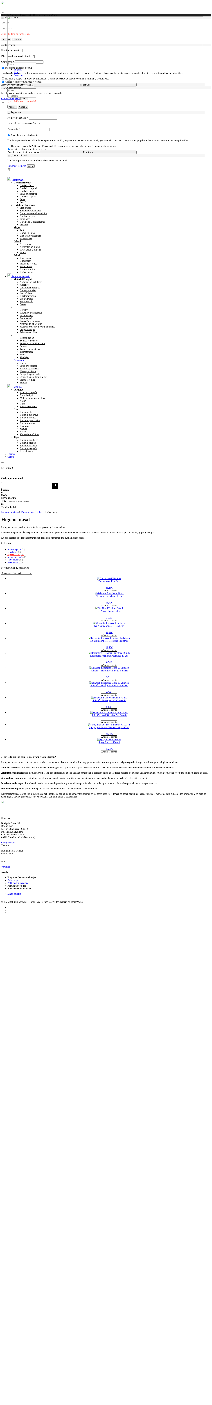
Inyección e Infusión (30, 321)
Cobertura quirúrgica (30, 287)
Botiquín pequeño (28, 448)
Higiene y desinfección (31, 312)
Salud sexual (15, 562)
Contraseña (13, 129)
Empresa (18, 69)
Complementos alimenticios (33, 213)
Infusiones (25, 219)
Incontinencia (26, 315)
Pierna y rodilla (27, 379)
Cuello (23, 363)
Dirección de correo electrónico (23, 123)
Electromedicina (28, 296)
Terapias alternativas (30, 349)
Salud (17, 255)
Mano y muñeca (28, 371)
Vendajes (24, 357)
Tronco (23, 382)
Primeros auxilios (28, 332)
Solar (22, 199)
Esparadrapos (26, 298)
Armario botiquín (28, 392)
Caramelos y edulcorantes (32, 221)
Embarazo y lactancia (30, 235)
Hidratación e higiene (30, 249)
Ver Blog (5, 866)
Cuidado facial (27, 185)
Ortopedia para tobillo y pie (33, 377)
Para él (23, 202)
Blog (16, 72)
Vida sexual (25, 258)
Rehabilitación (27, 338)
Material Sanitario (10, 512)
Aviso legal (12, 880)
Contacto (18, 75)
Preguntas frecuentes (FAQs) (21, 877)
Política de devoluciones (19, 888)
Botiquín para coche (30, 420)
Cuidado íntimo (27, 191)
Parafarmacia (18, 179)
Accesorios (25, 244)
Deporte (24, 224)
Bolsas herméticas (28, 406)
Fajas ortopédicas (28, 365)
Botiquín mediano (28, 445)
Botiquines (16, 387)
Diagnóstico (26, 293)
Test (22, 230)
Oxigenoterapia (27, 329)
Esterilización (26, 301)
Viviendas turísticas (29, 434)
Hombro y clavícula (29, 368)
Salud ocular (26, 266)
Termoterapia (26, 351)
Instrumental (26, 318)
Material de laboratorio (31, 324)
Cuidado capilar (27, 196)
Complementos (27, 233)
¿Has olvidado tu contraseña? (21, 101)
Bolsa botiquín (27, 395)
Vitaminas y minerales (30, 210)
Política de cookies (16, 885)
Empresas (24, 426)
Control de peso (27, 216)
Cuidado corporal (28, 188)
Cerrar (24, 98)
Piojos (23, 252)
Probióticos (25, 207)
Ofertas (11, 454)
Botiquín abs (26, 412)
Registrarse (85, 85)
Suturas (23, 346)
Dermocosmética (22, 182)
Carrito (10, 456)
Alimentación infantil (30, 247)
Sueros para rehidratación (32, 343)
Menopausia (26, 238)
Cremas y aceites (28, 290)
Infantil (17, 241)
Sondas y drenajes (29, 340)
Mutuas (23, 428)
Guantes (24, 310)
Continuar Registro (10, 98)
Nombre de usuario (17, 117)
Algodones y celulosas (31, 282)
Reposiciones (26, 451)
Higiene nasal (26, 272)
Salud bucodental (28, 193)
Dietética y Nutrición (24, 205)
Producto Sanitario (20, 276)
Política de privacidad (18, 883)
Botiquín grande (28, 442)
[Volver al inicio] (8, 10)
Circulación (25, 261)
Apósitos (24, 284)
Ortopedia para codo (30, 374)
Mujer (17, 227)
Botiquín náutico (28, 417)
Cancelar (23, 107)
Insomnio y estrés (28, 263)
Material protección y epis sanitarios (37, 326)
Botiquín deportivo (29, 414)
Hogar (23, 431)
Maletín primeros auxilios (32, 398)
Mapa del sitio (14, 893)
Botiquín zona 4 (28, 423)
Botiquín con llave (29, 440)
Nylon (23, 401)
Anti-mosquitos (27, 269)
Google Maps (8, 842)
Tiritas (23, 354)
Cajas (22, 403)
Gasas (23, 304)
